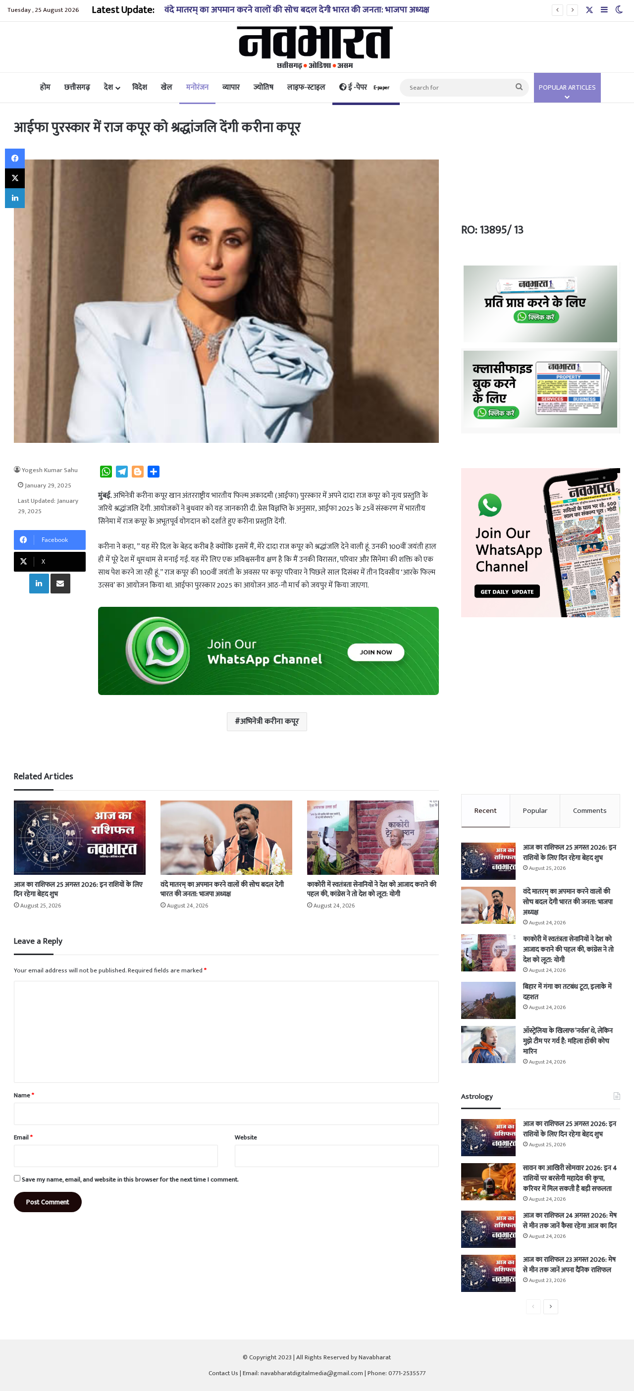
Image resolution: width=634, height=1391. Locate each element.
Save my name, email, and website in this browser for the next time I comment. (130, 1179)
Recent (486, 810)
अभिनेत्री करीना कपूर (269, 721)
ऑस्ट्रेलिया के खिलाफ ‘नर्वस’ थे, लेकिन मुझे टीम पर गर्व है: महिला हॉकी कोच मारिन (568, 1041)
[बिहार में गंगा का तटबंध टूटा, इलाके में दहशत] (488, 1000)
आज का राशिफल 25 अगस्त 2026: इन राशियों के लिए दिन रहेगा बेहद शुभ (78, 889)
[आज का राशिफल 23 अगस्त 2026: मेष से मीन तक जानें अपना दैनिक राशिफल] (488, 1273)
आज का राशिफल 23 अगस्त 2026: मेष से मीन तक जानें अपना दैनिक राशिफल (569, 1265)
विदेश (139, 87)
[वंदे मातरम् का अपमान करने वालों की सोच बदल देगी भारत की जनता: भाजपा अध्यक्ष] (226, 838)
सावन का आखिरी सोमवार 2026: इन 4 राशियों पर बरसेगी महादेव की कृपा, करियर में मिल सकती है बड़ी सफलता (570, 1178)
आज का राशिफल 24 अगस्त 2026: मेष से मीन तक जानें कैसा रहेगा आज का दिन (570, 1220)
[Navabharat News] (317, 47)
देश (108, 87)
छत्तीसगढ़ (77, 87)
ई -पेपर (368, 87)
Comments (590, 810)
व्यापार (231, 87)
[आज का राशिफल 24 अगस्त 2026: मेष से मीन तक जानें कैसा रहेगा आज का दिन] (488, 1229)
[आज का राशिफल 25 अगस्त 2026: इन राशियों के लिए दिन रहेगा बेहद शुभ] (80, 838)
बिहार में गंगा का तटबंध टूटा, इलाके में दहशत (567, 992)
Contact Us (223, 1373)
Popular (535, 810)
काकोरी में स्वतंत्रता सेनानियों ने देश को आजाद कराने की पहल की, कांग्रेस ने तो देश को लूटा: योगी (371, 889)
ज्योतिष (263, 87)
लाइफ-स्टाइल (306, 87)
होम (45, 87)
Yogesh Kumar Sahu (50, 470)
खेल (166, 87)
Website (246, 1137)
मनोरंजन (197, 87)
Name (24, 1095)
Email (23, 1137)
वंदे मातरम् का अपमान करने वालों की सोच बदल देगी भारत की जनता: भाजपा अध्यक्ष (296, 9)
